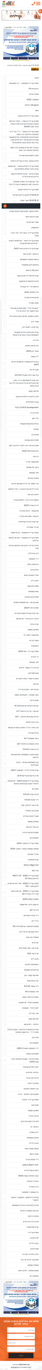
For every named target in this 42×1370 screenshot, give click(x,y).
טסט (37, 110)
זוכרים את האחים (32, 345)
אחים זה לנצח (33, 1083)
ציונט (37, 78)
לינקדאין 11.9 (33, 88)
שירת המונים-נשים (31, 575)
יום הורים (35, 942)
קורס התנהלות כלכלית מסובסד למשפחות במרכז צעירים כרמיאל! (26, 333)
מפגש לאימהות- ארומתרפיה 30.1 (26, 926)
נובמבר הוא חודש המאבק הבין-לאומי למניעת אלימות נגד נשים (24, 149)
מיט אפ (36, 684)
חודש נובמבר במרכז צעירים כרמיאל (25, 161)
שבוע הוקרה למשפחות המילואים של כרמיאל (25, 755)
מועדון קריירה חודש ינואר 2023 (26, 248)
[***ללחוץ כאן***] (21, 44)
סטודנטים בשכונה (32, 440)
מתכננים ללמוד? (32, 810)
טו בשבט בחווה (33, 564)
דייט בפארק (34, 1132)
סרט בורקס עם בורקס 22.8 (28, 775)
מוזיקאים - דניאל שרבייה (29, 511)
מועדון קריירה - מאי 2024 (28, 651)
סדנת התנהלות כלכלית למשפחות (25, 1205)
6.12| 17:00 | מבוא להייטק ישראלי (25, 195)
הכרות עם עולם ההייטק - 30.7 (27, 716)
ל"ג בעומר (35, 356)
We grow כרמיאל (32, 105)
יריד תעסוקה (34, 559)
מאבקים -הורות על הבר (29, 1259)
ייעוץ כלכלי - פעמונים (30, 1008)
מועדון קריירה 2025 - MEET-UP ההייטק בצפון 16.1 (26, 877)
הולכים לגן (35, 570)
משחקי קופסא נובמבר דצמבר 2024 (24, 849)
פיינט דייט (35, 580)
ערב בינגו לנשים (32, 722)
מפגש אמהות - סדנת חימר (28, 1270)
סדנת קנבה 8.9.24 (31, 794)
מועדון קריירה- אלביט (30, 1099)
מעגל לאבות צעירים (31, 816)
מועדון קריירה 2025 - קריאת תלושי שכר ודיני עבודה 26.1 (25, 892)
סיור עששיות (34, 473)
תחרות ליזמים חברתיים (30, 1121)
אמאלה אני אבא (32, 937)
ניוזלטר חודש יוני (32, 1072)
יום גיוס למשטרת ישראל (29, 1211)
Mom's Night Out (31, 865)
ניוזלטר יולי (34, 1127)
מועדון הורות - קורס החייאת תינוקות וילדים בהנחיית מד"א (25, 175)
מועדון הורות (34, 94)
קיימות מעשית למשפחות (29, 259)
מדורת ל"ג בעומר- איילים (29, 667)
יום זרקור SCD (33, 953)
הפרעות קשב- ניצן (31, 975)
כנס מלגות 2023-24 (30, 451)
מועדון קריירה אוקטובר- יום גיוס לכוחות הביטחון (24, 539)
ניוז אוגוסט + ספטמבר (30, 1192)
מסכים (36, 429)
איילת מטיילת (33, 733)
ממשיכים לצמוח (32, 1054)
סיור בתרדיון (34, 1013)
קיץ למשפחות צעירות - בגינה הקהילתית (27, 763)
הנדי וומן (35, 418)
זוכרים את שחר (33, 981)
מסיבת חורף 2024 (31, 608)
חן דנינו (36, 340)
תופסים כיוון (34, 838)
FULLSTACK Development (27, 407)
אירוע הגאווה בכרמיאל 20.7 (28, 744)
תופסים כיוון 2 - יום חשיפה (29, 1002)
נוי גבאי (36, 456)
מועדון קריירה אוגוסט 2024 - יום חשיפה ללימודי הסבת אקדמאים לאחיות (23, 782)
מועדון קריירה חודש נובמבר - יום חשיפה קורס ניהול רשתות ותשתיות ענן (23, 167)
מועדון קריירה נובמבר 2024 (28, 843)
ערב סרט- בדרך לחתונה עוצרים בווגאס (23, 727)
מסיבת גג (35, 434)
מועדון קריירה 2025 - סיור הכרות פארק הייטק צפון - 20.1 (23, 884)
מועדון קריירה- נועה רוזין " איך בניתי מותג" (25, 234)
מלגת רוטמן (34, 1154)
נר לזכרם (35, 657)
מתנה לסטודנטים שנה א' (29, 155)
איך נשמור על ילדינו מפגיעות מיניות (25, 483)
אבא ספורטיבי (33, 673)
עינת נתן (35, 1037)
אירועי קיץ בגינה (32, 1078)
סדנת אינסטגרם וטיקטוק (29, 281)
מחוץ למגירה (34, 303)
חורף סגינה (34, 1238)
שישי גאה (35, 1105)
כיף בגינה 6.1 (33, 553)
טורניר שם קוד (33, 854)
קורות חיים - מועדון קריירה (28, 689)
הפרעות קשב (33, 1019)
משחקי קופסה (33, 1110)
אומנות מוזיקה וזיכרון (31, 832)
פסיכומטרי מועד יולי (31, 635)
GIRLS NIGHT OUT (31, 1165)
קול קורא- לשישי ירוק (30, 327)
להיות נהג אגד (33, 494)
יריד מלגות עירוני (32, 1159)
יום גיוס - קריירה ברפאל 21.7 (27, 711)
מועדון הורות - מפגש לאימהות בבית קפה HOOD (25, 1060)
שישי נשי (35, 789)
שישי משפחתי (33, 591)
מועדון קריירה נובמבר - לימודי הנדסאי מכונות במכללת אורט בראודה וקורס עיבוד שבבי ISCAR (24, 124)
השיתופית (35, 646)
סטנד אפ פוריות (32, 222)
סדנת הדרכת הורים (31, 1221)
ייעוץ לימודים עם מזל (31, 1067)
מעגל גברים (34, 640)
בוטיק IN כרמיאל (32, 270)
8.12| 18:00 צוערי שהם (29, 200)
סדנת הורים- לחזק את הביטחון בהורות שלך (24, 546)
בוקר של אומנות (32, 467)
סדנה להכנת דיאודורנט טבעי (27, 396)
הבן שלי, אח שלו (32, 827)
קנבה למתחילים (32, 402)
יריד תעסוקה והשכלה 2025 (28, 1048)
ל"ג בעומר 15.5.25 (31, 986)
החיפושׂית (35, 227)
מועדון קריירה (33, 1232)
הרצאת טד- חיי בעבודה (29, 286)
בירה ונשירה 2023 (31, 505)
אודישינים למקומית (31, 970)
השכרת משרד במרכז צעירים (27, 678)
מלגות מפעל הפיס (32, 1148)
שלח (21, 1355)
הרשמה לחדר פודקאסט (29, 904)
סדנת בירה (34, 413)
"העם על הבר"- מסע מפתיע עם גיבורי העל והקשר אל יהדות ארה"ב (24, 309)
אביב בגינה (34, 624)
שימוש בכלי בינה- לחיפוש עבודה (26, 500)
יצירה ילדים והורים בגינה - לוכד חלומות (23, 489)
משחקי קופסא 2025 (31, 899)
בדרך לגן (35, 921)
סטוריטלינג (34, 1249)
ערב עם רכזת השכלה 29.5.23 (27, 375)
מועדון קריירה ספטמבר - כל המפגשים (24, 83)
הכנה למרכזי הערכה (30, 1254)
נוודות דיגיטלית (33, 1181)
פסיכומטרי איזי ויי (32, 462)
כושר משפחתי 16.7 (31, 738)
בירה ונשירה (34, 1187)
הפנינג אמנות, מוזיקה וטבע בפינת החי (24, 316)
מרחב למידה (34, 1116)
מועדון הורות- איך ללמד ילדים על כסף (24, 445)
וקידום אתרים (15, 1367)
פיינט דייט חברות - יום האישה (27, 619)
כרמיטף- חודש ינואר (31, 254)
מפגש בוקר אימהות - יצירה (28, 1094)
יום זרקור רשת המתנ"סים (29, 948)
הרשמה (35, 69)
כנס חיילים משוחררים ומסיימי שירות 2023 (25, 363)
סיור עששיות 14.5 (32, 991)
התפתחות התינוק (32, 964)
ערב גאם (35, 870)
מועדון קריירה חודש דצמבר (28, 189)
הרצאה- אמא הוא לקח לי (29, 516)
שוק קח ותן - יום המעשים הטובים (26, 602)
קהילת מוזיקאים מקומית (29, 424)
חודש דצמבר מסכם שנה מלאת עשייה (24, 211)
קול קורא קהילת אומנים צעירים (27, 613)
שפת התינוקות (33, 586)
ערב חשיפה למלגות (31, 1089)
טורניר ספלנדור (32, 527)
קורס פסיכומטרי (32, 1227)
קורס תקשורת (33, 859)
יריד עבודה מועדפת (31, 915)
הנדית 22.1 (34, 910)
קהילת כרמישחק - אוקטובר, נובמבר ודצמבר (25, 1198)
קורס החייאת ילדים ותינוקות (28, 276)
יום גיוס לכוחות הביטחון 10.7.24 (26, 706)
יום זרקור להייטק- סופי (30, 805)
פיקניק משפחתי (32, 1138)
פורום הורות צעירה (31, 297)
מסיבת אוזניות (33, 478)
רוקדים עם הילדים (32, 1170)
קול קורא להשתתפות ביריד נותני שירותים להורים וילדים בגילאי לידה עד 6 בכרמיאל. (24, 383)
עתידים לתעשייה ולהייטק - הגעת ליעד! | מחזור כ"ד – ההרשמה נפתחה (23, 1030)
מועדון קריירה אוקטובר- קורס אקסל (25, 532)
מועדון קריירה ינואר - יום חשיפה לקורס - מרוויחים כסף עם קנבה (24, 242)
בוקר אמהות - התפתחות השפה (26, 695)
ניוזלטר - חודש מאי (31, 1024)
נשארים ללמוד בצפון (31, 997)
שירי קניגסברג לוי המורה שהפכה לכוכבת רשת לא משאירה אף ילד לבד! (24, 183)
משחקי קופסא (33, 629)
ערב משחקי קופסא (31, 292)
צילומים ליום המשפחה (30, 265)
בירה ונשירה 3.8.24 (31, 749)
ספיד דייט (35, 321)
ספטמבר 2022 (33, 99)
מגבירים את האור (32, 217)
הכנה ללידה (34, 1143)
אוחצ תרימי (34, 700)
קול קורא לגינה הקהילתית (28, 522)
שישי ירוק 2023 (32, 351)
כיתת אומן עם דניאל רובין (29, 932)
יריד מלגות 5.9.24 (31, 800)
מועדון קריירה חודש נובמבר (28, 116)
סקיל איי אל (34, 369)
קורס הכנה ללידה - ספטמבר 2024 (25, 770)
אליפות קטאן (34, 391)
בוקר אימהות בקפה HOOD (28, 1176)
